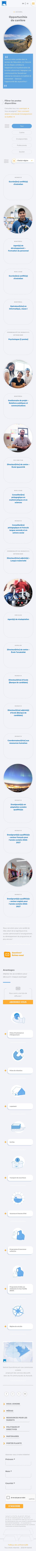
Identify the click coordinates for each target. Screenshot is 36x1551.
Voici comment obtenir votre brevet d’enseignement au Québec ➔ (18, 114)
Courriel (10, 1483)
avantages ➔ (24, 108)
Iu (27, 3)
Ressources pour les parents (16, 1419)
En (23, 3)
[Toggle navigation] (32, 3)
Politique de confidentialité (18, 1545)
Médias (9, 1411)
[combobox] (24, 160)
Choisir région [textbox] (22, 160)
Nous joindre (13, 1404)
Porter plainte (14, 1443)
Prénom (10, 1459)
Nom (8, 1471)
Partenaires (12, 1436)
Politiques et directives (13, 1428)
